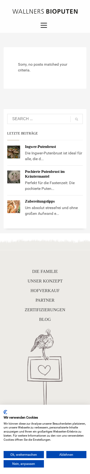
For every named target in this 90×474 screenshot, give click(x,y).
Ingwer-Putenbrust (40, 147)
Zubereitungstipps (40, 201)
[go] (76, 119)
